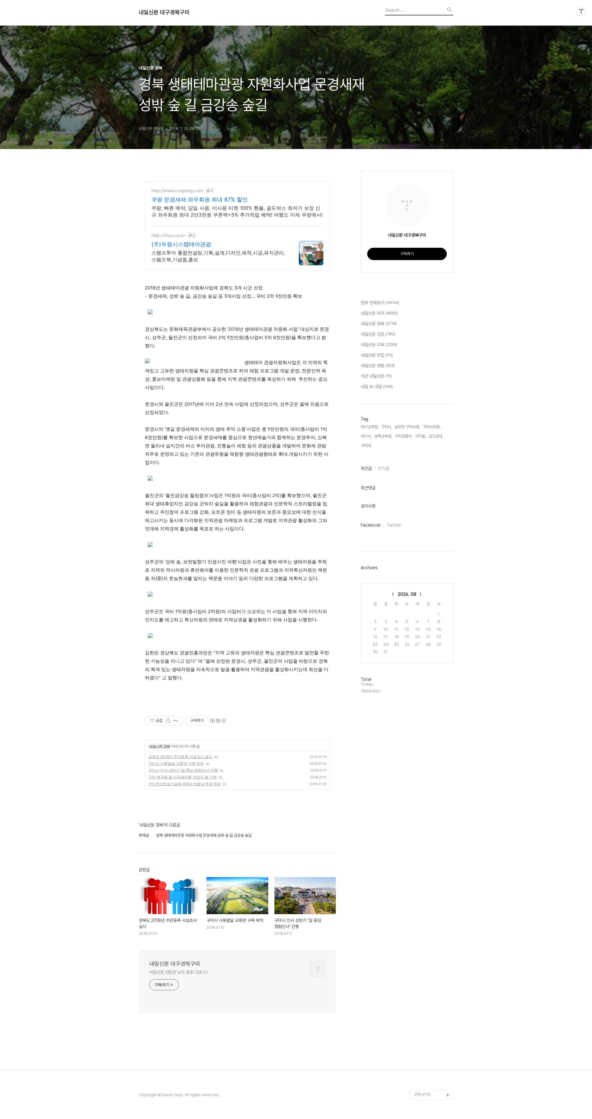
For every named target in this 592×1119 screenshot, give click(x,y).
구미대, (366, 445)
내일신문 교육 (379, 344)
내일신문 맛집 (377, 355)
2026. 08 (407, 594)
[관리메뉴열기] (581, 10)
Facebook (370, 525)
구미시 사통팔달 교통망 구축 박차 (176, 763)
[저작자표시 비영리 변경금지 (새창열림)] (217, 720)
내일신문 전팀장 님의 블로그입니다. (179, 972)
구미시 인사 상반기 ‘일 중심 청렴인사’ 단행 (183, 770)
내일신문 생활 (378, 365)
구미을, (420, 436)
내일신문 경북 (159, 746)
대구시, (366, 436)
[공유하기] (168, 720)
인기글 (383, 468)
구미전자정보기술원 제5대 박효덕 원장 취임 (184, 783)
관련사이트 (422, 1094)
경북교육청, (383, 436)
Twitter (394, 525)
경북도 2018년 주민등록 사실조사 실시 (180, 756)
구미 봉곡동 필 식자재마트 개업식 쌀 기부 (182, 777)
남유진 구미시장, (407, 427)
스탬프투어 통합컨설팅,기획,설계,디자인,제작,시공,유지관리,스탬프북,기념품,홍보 (218, 256)
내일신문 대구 (379, 313)
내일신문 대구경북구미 (164, 12)
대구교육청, (370, 427)
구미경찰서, (404, 436)
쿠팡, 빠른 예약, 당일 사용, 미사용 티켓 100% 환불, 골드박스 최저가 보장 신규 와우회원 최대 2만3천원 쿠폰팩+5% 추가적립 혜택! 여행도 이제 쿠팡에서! (237, 211)
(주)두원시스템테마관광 (181, 244)
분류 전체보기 (380, 302)
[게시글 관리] (176, 720)
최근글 (366, 468)
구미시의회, (432, 427)
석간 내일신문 (376, 376)
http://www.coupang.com (177, 190)
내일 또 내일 (377, 386)
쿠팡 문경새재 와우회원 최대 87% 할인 (199, 199)
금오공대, (436, 436)
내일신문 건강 (378, 334)
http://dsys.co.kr (168, 235)
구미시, (386, 427)
